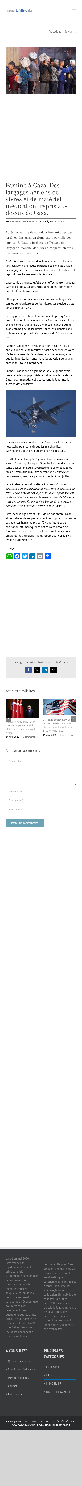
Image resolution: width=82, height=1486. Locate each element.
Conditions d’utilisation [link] (21, 1369)
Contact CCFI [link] (16, 1386)
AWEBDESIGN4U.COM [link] (22, 1424)
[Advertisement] (41, 141)
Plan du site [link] (15, 1394)
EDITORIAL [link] (60, 221)
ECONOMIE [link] (53, 1367)
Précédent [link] (55, 31)
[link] (20, 10)
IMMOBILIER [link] (53, 1383)
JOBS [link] (49, 1375)
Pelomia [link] (66, 1424)
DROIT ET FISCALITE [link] (58, 1392)
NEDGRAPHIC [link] (42, 1424)
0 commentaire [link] (30, 736)
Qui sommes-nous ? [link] (20, 1361)
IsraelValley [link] (37, 1421)
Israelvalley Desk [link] (18, 221)
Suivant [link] (68, 31)
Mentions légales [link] (18, 1378)
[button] (8, 719)
